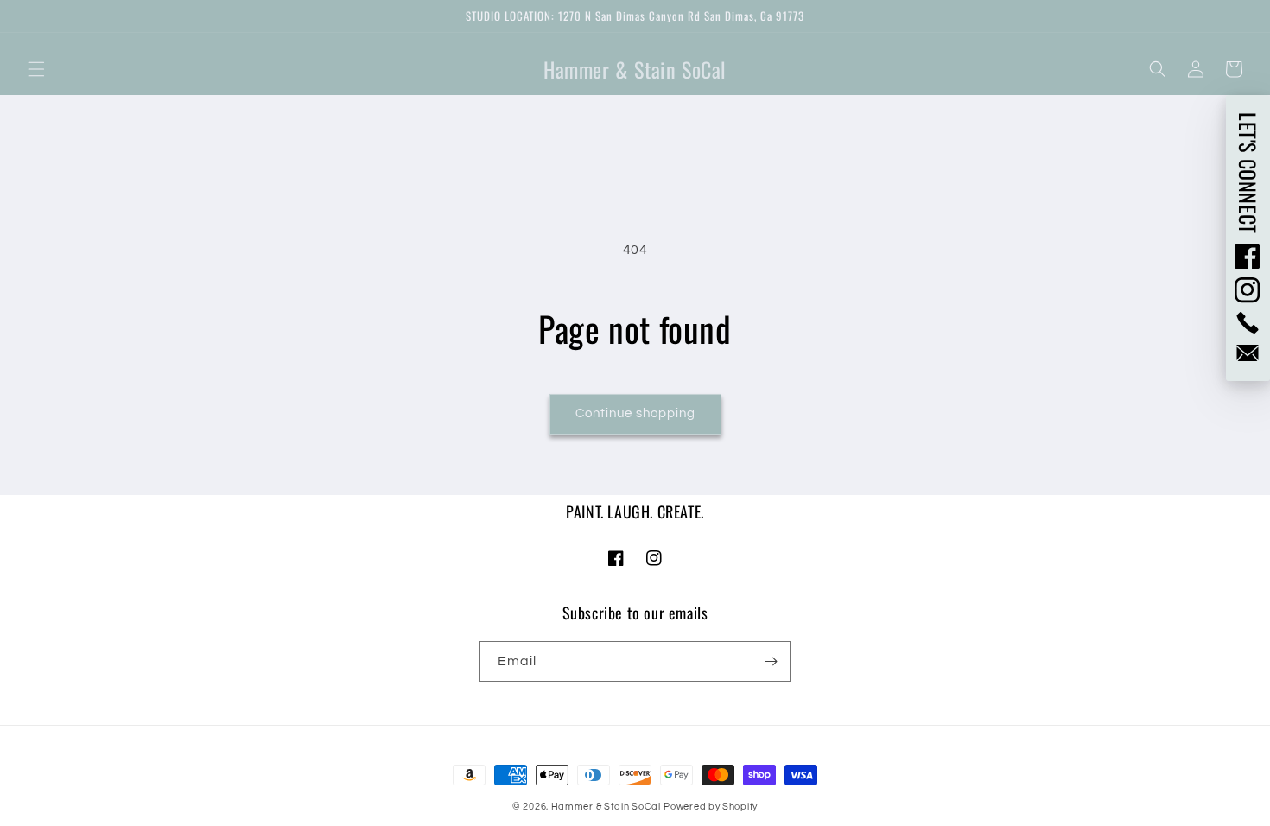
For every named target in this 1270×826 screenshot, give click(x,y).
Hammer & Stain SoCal (606, 806)
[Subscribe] (771, 661)
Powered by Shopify (711, 806)
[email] (1248, 353)
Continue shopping (635, 413)
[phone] (1248, 323)
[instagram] (1248, 290)
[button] (36, 69)
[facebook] (1248, 256)
